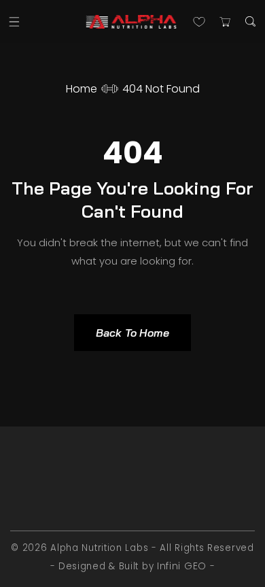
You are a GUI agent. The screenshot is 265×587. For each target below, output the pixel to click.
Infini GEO (182, 566)
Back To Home (132, 332)
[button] (14, 21)
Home (81, 89)
